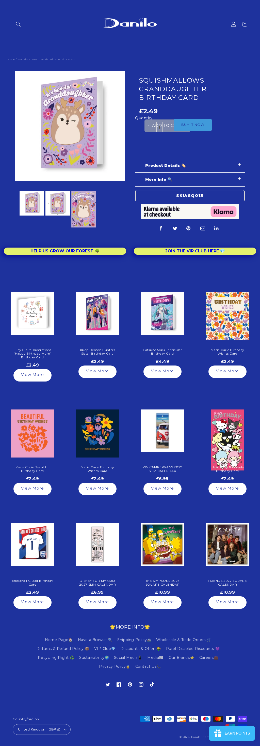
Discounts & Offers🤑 (141, 648)
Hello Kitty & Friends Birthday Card (228, 469)
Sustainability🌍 (94, 657)
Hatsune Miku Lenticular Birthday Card (162, 351)
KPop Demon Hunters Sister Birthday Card (97, 351)
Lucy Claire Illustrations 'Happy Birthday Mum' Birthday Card (33, 353)
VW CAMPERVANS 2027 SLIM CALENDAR (162, 469)
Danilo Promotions (204, 737)
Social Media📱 (128, 657)
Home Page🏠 (59, 639)
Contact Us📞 (148, 666)
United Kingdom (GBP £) (39, 729)
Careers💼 (208, 657)
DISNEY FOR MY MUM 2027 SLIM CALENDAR (97, 582)
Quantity (144, 117)
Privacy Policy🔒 (114, 666)
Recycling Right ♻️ (56, 657)
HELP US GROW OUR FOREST (61, 251)
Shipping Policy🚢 (134, 639)
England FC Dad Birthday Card (32, 582)
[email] (203, 228)
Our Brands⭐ (181, 657)
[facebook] (161, 228)
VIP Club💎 (104, 648)
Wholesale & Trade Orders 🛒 (183, 639)
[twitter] (175, 228)
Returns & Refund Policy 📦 (63, 648)
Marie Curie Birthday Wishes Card (227, 351)
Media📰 (155, 657)
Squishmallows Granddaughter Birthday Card (173, 89)
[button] (18, 24)
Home (11, 59)
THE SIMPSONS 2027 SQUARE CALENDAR (162, 582)
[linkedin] (216, 228)
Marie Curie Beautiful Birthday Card (32, 469)
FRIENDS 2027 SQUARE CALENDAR (227, 582)
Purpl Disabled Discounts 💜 (193, 648)
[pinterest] (189, 228)
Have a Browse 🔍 (95, 639)
